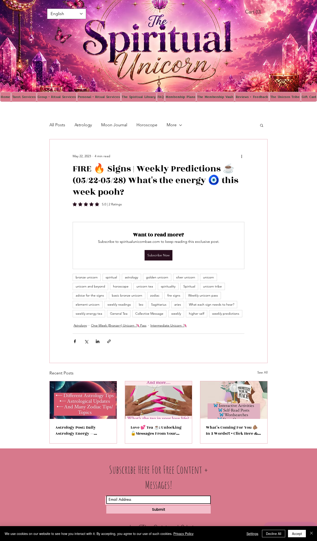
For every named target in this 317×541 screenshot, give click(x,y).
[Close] (311, 533)
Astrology (83, 124)
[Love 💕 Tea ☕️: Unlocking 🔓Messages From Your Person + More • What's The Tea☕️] (158, 400)
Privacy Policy (183, 533)
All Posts (57, 124)
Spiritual (189, 286)
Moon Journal (114, 124)
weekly (176, 313)
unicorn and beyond (90, 286)
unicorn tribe (212, 286)
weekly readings (119, 304)
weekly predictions (225, 313)
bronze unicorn (87, 277)
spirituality (168, 286)
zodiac (154, 295)
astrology (131, 277)
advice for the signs (90, 295)
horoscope (121, 286)
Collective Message (149, 313)
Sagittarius (158, 304)
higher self (196, 313)
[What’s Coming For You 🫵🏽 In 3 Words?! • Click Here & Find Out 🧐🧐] (233, 400)
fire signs (173, 295)
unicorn (208, 277)
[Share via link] (109, 341)
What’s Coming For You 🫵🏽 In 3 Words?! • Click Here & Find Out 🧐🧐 (232, 430)
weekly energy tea (89, 313)
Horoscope (146, 124)
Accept (297, 533)
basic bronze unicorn (127, 295)
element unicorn (88, 304)
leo (141, 304)
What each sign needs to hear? (211, 304)
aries (177, 304)
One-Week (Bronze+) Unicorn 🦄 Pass (118, 325)
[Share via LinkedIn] (97, 341)
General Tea (118, 313)
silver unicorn (185, 277)
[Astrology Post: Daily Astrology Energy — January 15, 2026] (83, 400)
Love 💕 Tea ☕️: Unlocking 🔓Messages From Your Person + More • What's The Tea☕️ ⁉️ (157, 430)
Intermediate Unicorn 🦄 (168, 325)
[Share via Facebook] (75, 341)
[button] (261, 125)
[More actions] (241, 156)
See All (262, 372)
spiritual (111, 277)
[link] (258, 12)
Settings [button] (252, 533)
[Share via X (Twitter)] (86, 341)
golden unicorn (157, 277)
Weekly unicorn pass (203, 295)
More (172, 124)
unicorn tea (144, 286)
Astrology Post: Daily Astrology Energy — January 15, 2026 (75, 430)
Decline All (273, 533)
